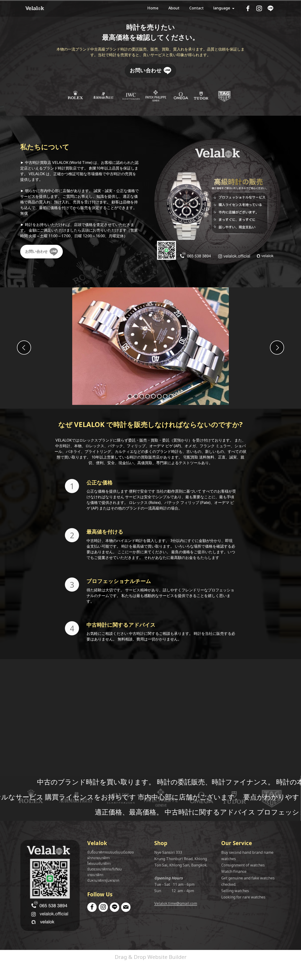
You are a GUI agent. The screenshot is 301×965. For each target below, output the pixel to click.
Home (152, 8)
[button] (24, 347)
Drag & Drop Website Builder (150, 957)
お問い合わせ (146, 71)
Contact (196, 8)
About (173, 8)
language (221, 8)
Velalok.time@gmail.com (175, 903)
